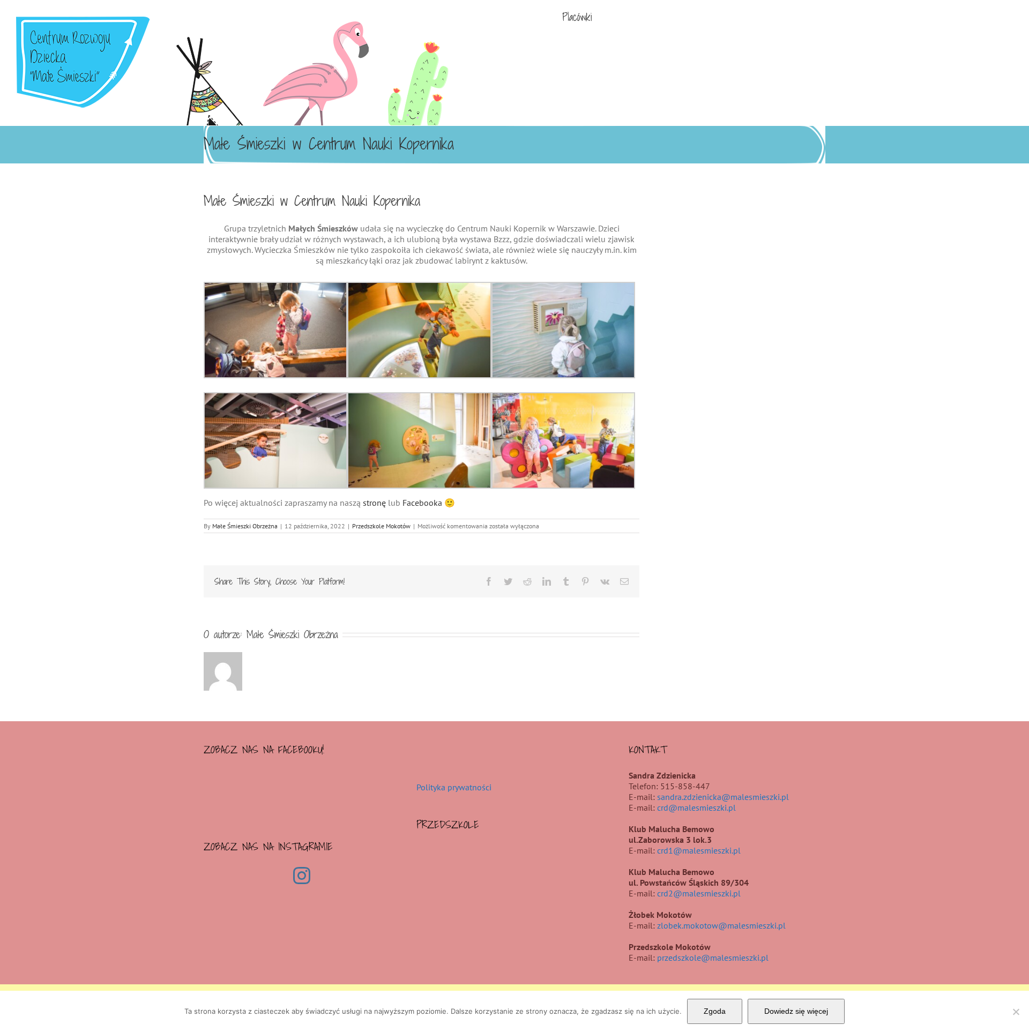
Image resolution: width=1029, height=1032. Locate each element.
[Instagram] (301, 875)
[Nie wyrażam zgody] (1015, 1011)
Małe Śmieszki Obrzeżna (245, 526)
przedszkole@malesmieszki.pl (713, 957)
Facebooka (422, 502)
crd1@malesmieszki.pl (699, 850)
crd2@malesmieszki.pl (699, 893)
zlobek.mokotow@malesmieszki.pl (721, 925)
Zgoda (715, 1011)
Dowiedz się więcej (796, 1011)
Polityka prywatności (453, 787)
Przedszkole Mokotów (381, 526)
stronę (374, 502)
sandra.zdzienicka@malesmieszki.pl (723, 796)
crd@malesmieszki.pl (696, 807)
